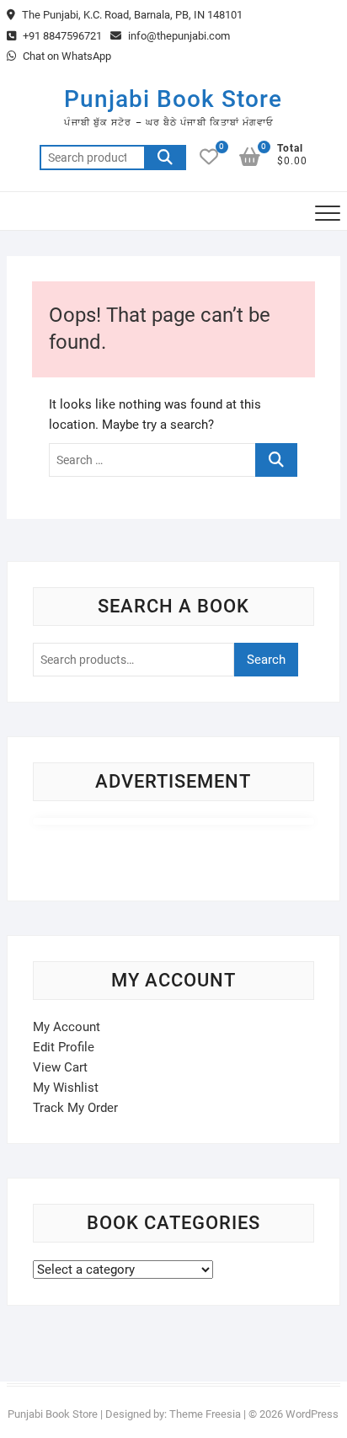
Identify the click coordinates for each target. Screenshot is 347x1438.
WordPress (312, 1414)
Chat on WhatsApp (65, 56)
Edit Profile (63, 1047)
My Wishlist (66, 1087)
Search (165, 157)
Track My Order (75, 1107)
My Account (66, 1026)
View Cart (60, 1067)
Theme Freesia (205, 1414)
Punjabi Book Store (173, 99)
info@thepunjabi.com (177, 35)
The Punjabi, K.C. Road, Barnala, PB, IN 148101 (131, 14)
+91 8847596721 (61, 35)
